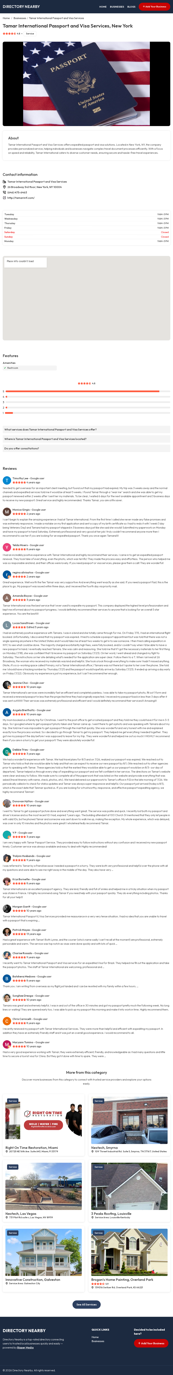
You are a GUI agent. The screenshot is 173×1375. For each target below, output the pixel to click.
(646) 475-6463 (17, 192)
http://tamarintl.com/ (20, 197)
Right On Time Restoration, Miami (31, 1147)
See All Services (87, 1304)
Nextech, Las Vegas (20, 1213)
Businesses (117, 6)
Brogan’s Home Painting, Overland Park (122, 1279)
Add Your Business (155, 6)
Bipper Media (25, 1347)
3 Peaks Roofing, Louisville (111, 1213)
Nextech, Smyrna (104, 1147)
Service (30, 33)
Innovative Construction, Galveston (32, 1279)
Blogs (131, 6)
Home (103, 6)
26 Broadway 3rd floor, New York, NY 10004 (34, 187)
